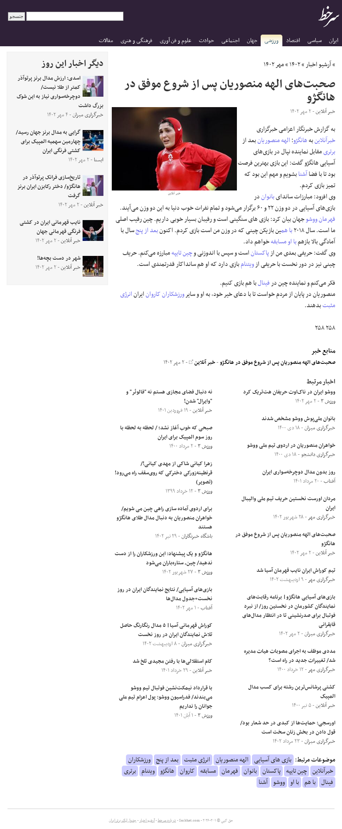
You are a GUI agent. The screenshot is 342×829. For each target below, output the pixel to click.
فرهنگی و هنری (136, 40)
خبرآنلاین (324, 140)
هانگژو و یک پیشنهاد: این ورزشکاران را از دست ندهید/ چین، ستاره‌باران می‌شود (163, 558)
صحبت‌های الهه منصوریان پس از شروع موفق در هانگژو (277, 362)
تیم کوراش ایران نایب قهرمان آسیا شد (295, 570)
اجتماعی (230, 40)
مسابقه (279, 241)
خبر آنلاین (204, 362)
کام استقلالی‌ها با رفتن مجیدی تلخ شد (172, 661)
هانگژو (300, 140)
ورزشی (271, 40)
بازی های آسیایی (273, 759)
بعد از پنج (147, 230)
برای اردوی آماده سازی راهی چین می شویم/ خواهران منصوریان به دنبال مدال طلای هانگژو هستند (164, 518)
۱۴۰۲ (294, 64)
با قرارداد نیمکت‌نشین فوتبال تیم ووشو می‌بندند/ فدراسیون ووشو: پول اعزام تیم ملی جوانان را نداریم (165, 697)
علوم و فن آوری (175, 40)
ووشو (311, 219)
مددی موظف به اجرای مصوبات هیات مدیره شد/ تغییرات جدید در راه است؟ (289, 656)
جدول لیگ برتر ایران (122, 820)
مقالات (106, 40)
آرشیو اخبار (318, 64)
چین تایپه (181, 253)
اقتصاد (293, 40)
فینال (264, 283)
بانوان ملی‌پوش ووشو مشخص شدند (298, 418)
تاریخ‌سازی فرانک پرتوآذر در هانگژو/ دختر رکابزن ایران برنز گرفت (49, 186)
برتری (329, 151)
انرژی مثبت (197, 759)
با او (292, 241)
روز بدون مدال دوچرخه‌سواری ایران (298, 472)
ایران (333, 40)
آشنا (302, 174)
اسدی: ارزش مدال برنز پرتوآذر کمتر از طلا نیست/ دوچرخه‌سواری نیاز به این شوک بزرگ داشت (60, 92)
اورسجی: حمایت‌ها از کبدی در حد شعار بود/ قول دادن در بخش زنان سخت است (287, 728)
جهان (252, 40)
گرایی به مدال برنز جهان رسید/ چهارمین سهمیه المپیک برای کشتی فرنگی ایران (48, 141)
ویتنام (247, 264)
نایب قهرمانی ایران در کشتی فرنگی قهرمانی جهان (50, 227)
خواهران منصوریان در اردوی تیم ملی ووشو (291, 445)
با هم (286, 230)
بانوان (267, 196)
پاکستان (260, 253)
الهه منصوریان (273, 140)
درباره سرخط (167, 820)
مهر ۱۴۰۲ (274, 64)
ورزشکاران (173, 294)
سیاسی (314, 40)
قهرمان (327, 219)
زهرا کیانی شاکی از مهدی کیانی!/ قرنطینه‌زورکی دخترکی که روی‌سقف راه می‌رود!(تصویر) (163, 473)
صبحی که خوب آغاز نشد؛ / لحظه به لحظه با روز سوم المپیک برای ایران (166, 432)
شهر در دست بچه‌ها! (58, 258)
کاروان (153, 294)
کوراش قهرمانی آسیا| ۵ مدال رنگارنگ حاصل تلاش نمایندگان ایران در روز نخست (166, 630)
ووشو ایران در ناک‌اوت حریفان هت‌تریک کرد (289, 392)
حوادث (206, 40)
